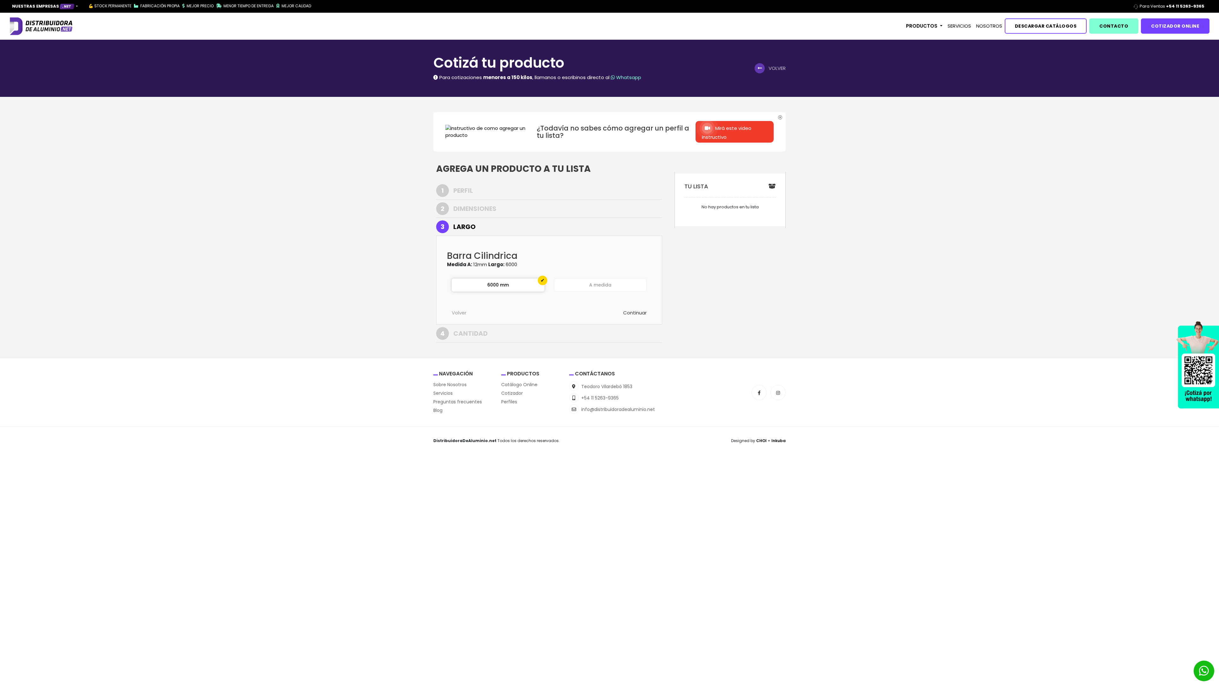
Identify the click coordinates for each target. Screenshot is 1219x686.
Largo (458, 226)
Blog (438, 410)
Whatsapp (628, 77)
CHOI (762, 440)
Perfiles (509, 402)
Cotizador (512, 393)
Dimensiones (468, 208)
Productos (922, 26)
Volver (459, 312)
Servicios (959, 26)
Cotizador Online (1175, 26)
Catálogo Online (519, 384)
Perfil (457, 190)
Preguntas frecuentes (457, 402)
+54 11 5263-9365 (599, 398)
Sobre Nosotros (450, 384)
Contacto (1113, 26)
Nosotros (989, 26)
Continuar (635, 312)
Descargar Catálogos (1046, 26)
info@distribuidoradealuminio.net (617, 409)
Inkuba (778, 440)
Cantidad (464, 333)
